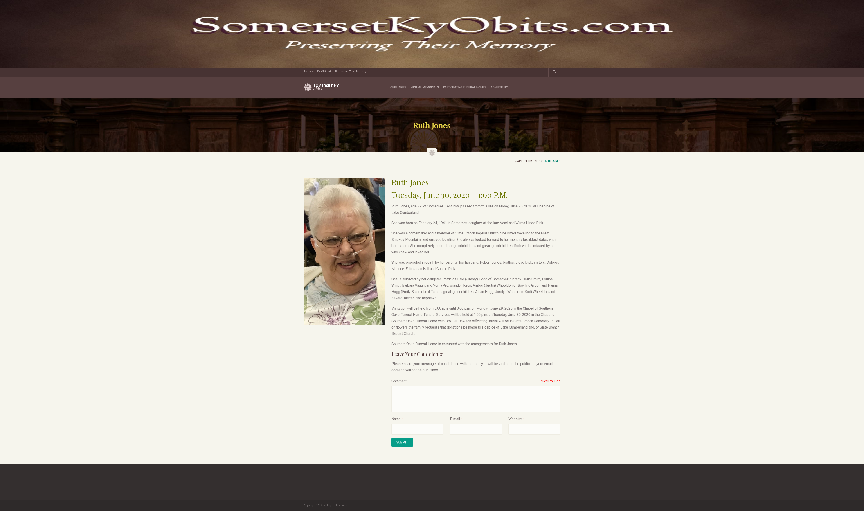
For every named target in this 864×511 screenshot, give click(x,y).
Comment (399, 381)
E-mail (455, 419)
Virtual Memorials (425, 87)
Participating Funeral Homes (464, 87)
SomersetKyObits (527, 160)
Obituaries (398, 87)
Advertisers (499, 87)
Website (515, 419)
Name (396, 419)
